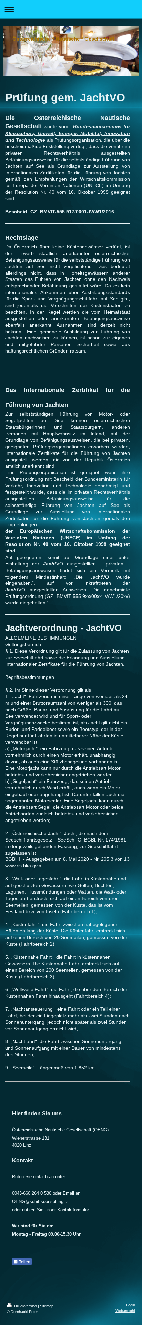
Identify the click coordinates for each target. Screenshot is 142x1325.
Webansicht (125, 1310)
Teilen (24, 1262)
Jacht (49, 564)
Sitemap (46, 1306)
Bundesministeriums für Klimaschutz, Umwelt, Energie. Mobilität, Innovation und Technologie (67, 133)
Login (130, 1305)
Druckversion (25, 1306)
